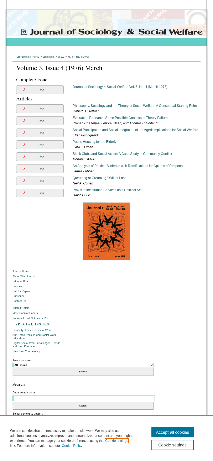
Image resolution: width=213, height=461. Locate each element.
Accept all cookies (172, 432)
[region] (106, 438)
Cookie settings (116, 440)
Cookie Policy (72, 445)
